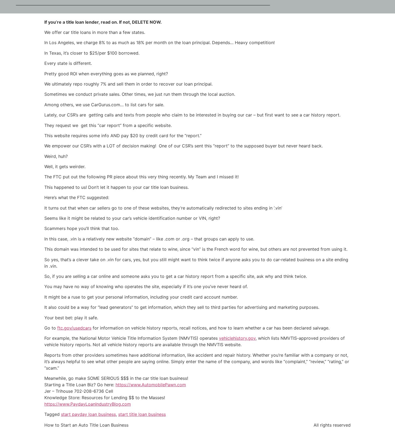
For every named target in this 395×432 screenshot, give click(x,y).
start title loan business (142, 414)
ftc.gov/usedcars (74, 328)
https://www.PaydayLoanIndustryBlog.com (87, 404)
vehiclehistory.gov (237, 338)
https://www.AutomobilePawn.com (151, 384)
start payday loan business (88, 414)
